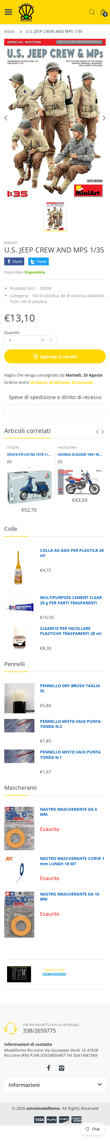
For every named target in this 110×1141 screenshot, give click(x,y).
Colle (10, 528)
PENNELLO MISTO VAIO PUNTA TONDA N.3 (70, 724)
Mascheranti (20, 787)
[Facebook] (48, 1067)
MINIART (11, 242)
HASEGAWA (67, 447)
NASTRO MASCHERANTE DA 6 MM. (68, 812)
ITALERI (13, 447)
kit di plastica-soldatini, (83, 295)
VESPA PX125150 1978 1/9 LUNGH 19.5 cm (29, 454)
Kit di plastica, (46, 295)
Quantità (11, 332)
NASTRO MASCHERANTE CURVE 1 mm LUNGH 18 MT (72, 861)
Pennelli (14, 664)
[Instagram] (61, 1067)
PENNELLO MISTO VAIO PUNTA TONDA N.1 (70, 755)
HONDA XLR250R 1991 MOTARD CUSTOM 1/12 (80, 454)
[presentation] (97, 431)
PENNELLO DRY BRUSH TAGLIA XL (70, 688)
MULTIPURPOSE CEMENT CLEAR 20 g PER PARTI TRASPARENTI (71, 600)
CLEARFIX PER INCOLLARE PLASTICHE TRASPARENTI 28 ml (70, 631)
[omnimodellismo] (26, 12)
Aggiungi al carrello (58, 356)
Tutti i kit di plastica (28, 301)
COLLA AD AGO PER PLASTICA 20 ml (72, 553)
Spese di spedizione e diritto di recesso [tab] (55, 397)
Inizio (9, 31)
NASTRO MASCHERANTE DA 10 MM (69, 897)
